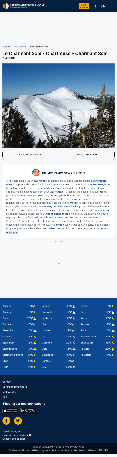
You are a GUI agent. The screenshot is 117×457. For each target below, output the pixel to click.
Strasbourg (87, 342)
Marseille (46, 342)
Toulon (84, 348)
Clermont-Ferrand (12, 354)
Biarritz (6, 318)
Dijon (5, 360)
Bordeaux (8, 324)
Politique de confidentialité (17, 435)
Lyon (44, 336)
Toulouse (85, 354)
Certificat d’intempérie (14, 386)
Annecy (6, 312)
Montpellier (48, 354)
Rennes (84, 324)
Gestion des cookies (13, 438)
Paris (83, 312)
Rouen (84, 330)
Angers (6, 306)
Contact (6, 381)
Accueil (6, 46)
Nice (44, 367)
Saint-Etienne (88, 336)
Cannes (6, 336)
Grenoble (46, 312)
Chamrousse (9, 348)
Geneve (45, 306)
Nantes (45, 360)
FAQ (4, 397)
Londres (46, 330)
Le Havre (46, 318)
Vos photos (20, 46)
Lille (43, 324)
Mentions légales (12, 431)
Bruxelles (7, 330)
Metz (44, 348)
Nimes (84, 306)
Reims (83, 318)
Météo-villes (9, 392)
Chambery (8, 342)
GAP (5, 367)
